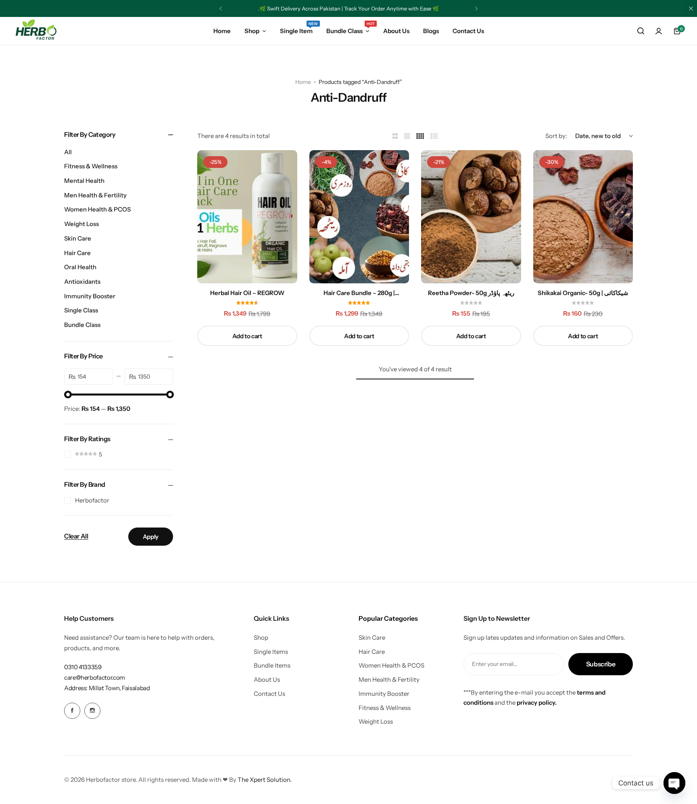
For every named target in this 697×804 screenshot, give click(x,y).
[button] (221, 8)
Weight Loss (81, 224)
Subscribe (601, 664)
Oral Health (80, 267)
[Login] (659, 31)
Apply (151, 536)
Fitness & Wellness (90, 166)
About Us (396, 31)
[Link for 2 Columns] (395, 136)
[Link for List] (434, 136)
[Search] (640, 31)
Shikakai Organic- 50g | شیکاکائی (583, 293)
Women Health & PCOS (97, 209)
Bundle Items (272, 665)
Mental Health (84, 180)
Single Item (296, 30)
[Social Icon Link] (72, 711)
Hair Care (77, 253)
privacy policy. (537, 702)
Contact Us (468, 31)
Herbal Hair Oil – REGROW (247, 293)
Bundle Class (347, 30)
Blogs (431, 31)
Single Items (271, 651)
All (68, 152)
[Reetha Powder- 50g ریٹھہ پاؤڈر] (471, 216)
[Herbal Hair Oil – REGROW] (247, 216)
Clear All (76, 537)
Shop (251, 31)
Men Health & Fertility (95, 195)
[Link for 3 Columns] (407, 136)
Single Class (81, 310)
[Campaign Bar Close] (691, 8)
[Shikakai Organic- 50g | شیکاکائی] (583, 216)
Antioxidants (82, 281)
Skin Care (77, 238)
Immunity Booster (89, 296)
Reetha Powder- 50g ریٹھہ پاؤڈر (471, 293)
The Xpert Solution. (265, 779)
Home (222, 31)
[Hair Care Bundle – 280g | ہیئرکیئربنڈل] (359, 216)
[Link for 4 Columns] (420, 136)
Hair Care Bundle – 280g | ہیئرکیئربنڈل (359, 293)
